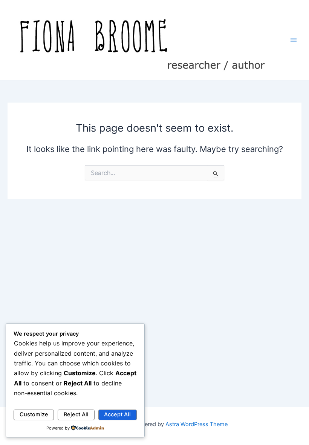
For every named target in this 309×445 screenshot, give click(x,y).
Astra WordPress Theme (196, 424)
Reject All (76, 414)
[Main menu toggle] (293, 40)
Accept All (117, 414)
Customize (34, 414)
